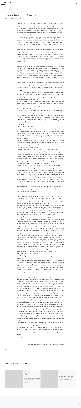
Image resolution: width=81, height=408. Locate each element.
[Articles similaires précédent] (71, 366)
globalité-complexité (13, 9)
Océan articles (7, 404)
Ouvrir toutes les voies (64, 373)
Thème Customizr (16, 405)
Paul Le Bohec (10, 18)
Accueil (6, 9)
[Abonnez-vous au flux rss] (79, 404)
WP (6, 405)
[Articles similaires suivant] (74, 366)
